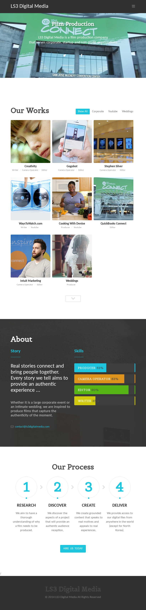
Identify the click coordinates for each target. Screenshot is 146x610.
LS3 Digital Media (29, 6)
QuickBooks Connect (113, 223)
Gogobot (72, 166)
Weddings (72, 280)
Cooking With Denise (72, 223)
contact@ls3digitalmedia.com (32, 426)
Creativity (31, 166)
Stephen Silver (114, 166)
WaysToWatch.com (30, 223)
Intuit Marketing (30, 280)
